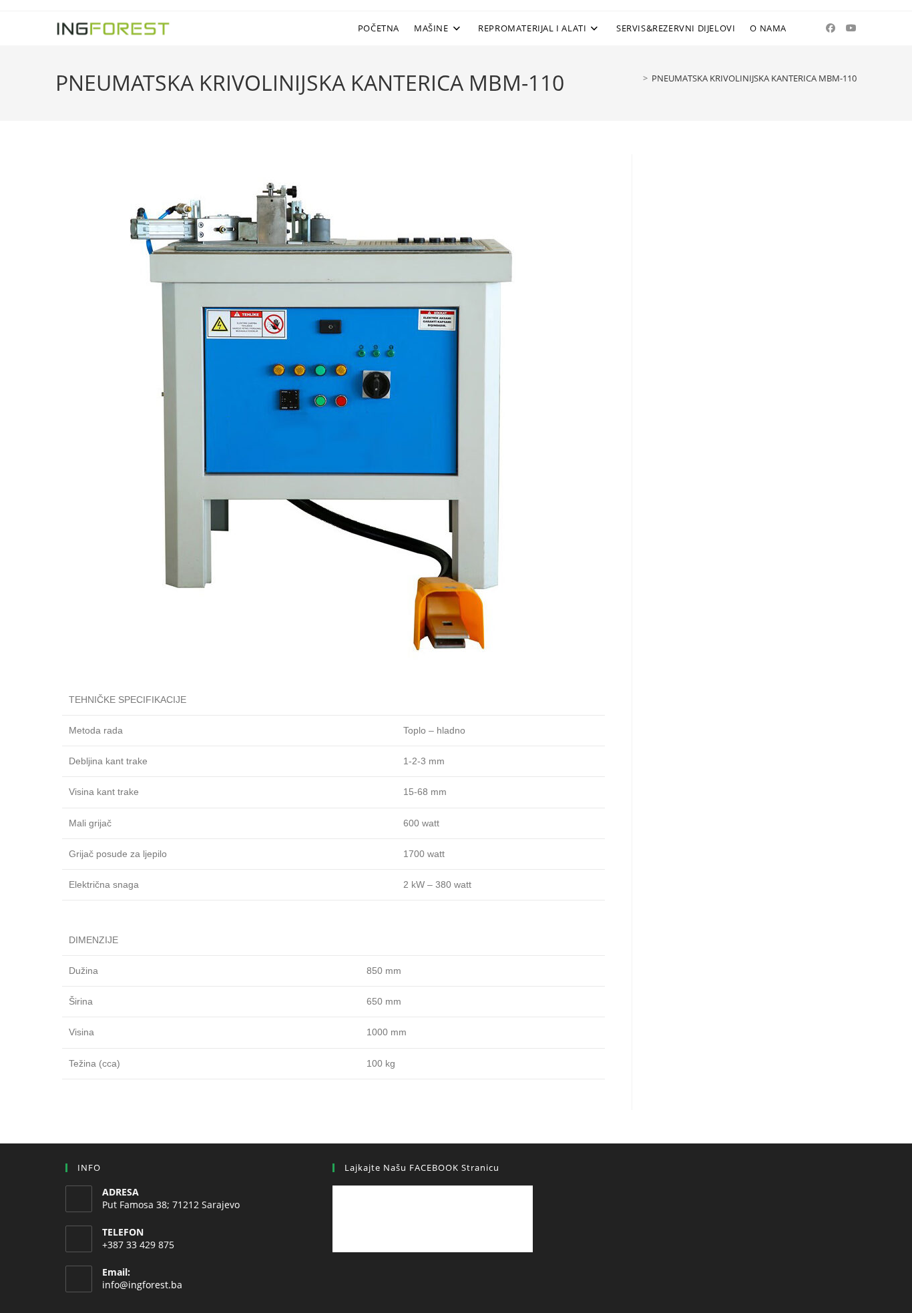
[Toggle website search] (804, 28)
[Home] (635, 78)
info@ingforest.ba (142, 1284)
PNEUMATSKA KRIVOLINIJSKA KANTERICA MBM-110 (754, 78)
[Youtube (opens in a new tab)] (851, 28)
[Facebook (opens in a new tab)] (831, 28)
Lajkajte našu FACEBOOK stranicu (422, 1167)
